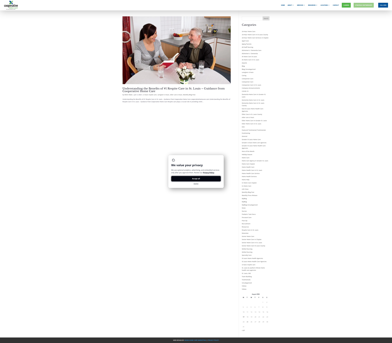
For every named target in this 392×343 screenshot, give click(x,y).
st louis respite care (150, 95)
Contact (336, 5)
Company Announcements (251, 88)
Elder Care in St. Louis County (252, 114)
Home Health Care (248, 167)
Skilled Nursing (247, 249)
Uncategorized (247, 283)
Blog (243, 66)
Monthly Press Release (249, 195)
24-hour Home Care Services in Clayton (255, 38)
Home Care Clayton (248, 164)
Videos (244, 286)
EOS (243, 127)
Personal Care (246, 217)
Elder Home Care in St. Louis (251, 124)
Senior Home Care (248, 236)
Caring (244, 75)
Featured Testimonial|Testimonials (254, 130)
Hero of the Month (248, 151)
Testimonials (246, 280)
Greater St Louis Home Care (251, 139)
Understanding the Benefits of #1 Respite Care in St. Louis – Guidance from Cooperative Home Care (173, 90)
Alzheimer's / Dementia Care (251, 50)
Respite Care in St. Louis (250, 230)
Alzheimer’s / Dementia (250, 53)
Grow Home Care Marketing (195, 340)
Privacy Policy (213, 340)
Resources (312, 5)
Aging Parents (246, 44)
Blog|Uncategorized (249, 69)
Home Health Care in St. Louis (252, 170)
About (290, 5)
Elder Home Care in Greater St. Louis (254, 121)
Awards (244, 63)
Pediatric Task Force (249, 214)
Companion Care (247, 79)
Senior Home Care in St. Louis (252, 243)
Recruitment (246, 224)
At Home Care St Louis (249, 57)
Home (283, 5)
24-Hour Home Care (248, 31)
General (244, 136)
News (244, 208)
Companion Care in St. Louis (251, 85)
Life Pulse (245, 189)
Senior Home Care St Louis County (253, 246)
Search (266, 18)
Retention (245, 233)
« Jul (243, 330)
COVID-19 (245, 91)
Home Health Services (249, 176)
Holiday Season (247, 154)
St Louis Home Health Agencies (252, 258)
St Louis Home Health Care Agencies (254, 261)
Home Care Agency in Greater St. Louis (255, 161)
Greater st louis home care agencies (254, 143)
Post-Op (244, 221)
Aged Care (245, 41)
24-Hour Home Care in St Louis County (255, 35)
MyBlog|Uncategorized (250, 205)
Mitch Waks (129, 95)
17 (243, 317)
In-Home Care (246, 186)
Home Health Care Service (251, 173)
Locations (324, 5)
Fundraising (246, 133)
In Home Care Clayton (249, 183)
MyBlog (244, 199)
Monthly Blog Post (189, 95)
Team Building (247, 276)
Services (300, 5)
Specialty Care (247, 255)
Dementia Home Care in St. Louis (253, 100)
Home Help (245, 180)
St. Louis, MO (246, 273)
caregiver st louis (163, 95)
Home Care (245, 158)
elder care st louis (176, 95)
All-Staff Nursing (247, 47)
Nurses (244, 211)
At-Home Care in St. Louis (250, 60)
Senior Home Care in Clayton (251, 239)
